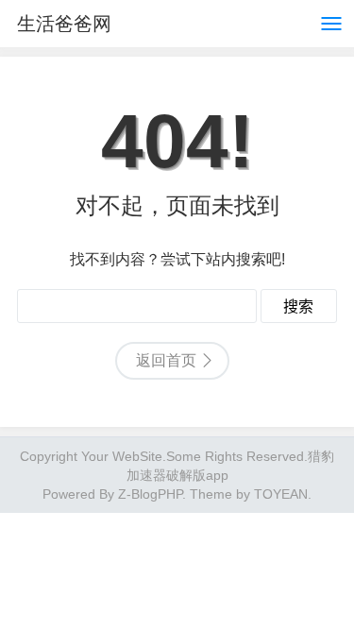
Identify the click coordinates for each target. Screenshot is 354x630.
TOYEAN (281, 494)
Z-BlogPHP (150, 494)
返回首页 (166, 360)
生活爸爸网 (64, 23)
